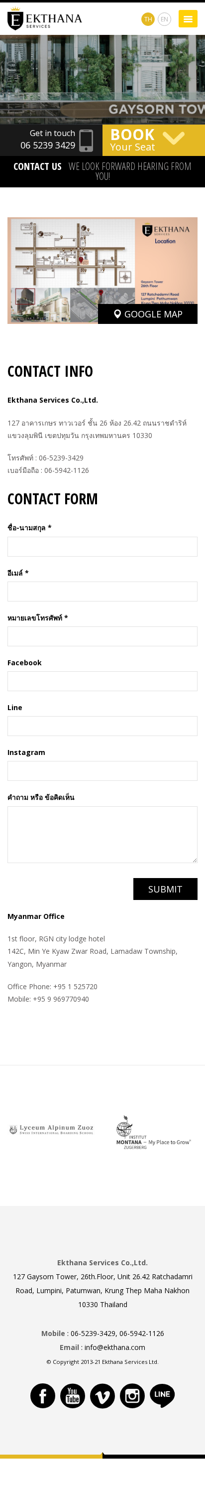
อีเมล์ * (18, 573)
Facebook (24, 662)
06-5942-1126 (66, 470)
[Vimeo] (102, 1395)
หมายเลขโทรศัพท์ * (37, 617)
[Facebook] (42, 1395)
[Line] (162, 1395)
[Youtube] (72, 1395)
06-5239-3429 (61, 457)
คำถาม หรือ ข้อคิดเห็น (41, 797)
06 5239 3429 (47, 145)
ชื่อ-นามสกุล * (29, 527)
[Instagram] (132, 1395)
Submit (165, 889)
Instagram (26, 752)
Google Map (152, 314)
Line (14, 707)
